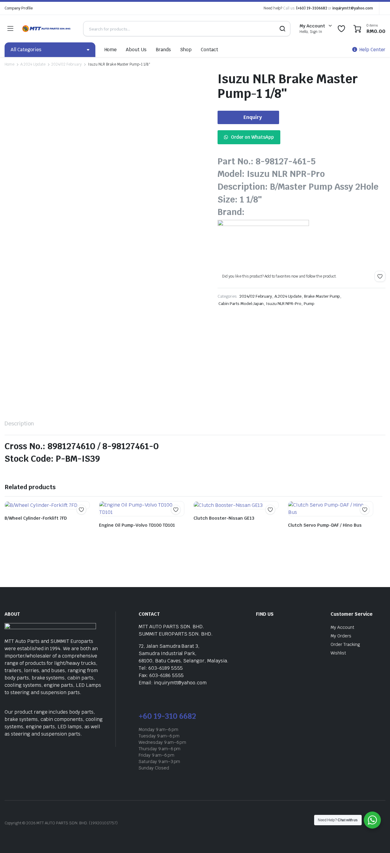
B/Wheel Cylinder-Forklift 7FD (36, 518)
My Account (342, 627)
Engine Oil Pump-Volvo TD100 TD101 (137, 525)
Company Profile (19, 8)
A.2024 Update (32, 64)
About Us (136, 49)
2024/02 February (66, 64)
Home (111, 49)
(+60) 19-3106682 (311, 8)
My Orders (341, 636)
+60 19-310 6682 (167, 716)
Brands (163, 49)
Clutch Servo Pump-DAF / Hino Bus (325, 525)
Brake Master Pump (322, 296)
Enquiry (252, 117)
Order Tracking (345, 644)
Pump (309, 303)
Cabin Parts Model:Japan (241, 303)
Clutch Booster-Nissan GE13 (223, 518)
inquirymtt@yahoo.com (352, 8)
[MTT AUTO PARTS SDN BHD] (46, 28)
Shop (186, 49)
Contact (209, 49)
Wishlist (338, 653)
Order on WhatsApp (252, 137)
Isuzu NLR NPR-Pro (283, 303)
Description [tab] (19, 423)
